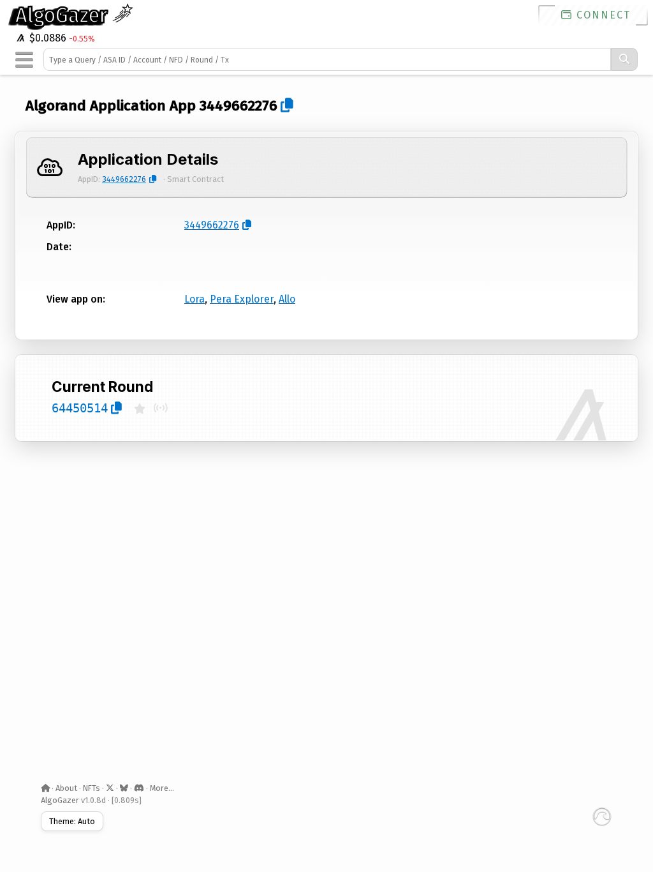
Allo (287, 299)
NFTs (91, 788)
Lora (194, 299)
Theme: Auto (72, 821)
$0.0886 (46, 38)
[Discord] (139, 788)
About (66, 788)
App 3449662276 (223, 105)
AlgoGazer (63, 15)
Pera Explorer (242, 299)
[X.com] (110, 788)
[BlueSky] (124, 788)
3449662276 (124, 179)
